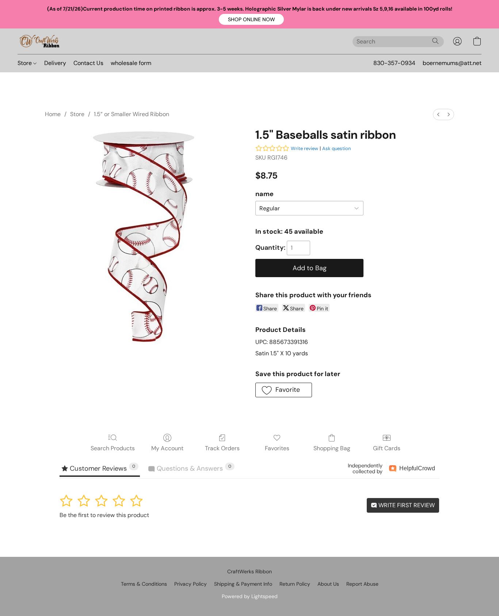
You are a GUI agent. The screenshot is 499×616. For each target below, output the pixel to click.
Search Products (113, 448)
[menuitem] (438, 114)
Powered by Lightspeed (250, 596)
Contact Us (88, 63)
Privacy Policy (190, 584)
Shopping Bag (331, 448)
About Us (328, 584)
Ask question (336, 148)
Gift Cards (386, 448)
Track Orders (222, 448)
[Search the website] (435, 41)
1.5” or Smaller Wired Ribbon (131, 114)
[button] (251, 19)
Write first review (406, 505)
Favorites (277, 448)
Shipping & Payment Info (243, 584)
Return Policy (294, 584)
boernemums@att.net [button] (452, 63)
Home (53, 114)
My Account (167, 448)
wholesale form (131, 63)
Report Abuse (362, 584)
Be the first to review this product (104, 515)
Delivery (55, 63)
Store (25, 63)
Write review (304, 148)
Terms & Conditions (144, 584)
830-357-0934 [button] (394, 63)
